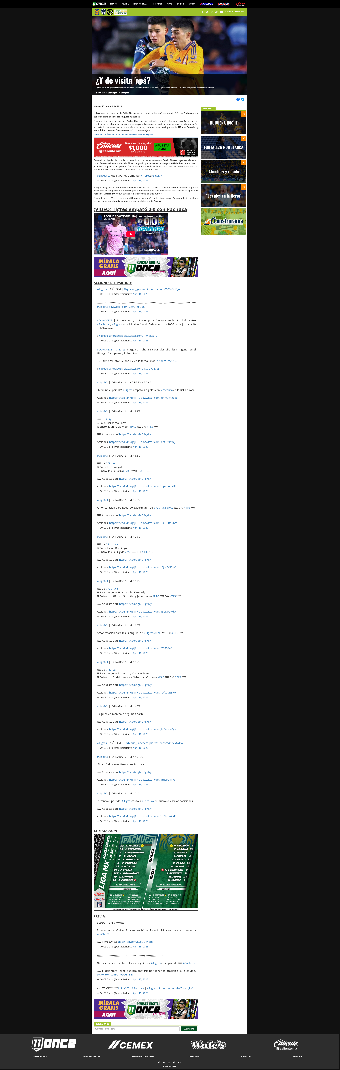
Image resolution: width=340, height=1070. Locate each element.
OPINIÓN (180, 4)
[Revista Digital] (121, 12)
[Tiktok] (216, 12)
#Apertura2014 (167, 361)
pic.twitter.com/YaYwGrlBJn (162, 289)
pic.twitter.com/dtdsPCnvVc (158, 779)
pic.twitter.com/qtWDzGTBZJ (115, 974)
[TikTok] (174, 1062)
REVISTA (191, 4)
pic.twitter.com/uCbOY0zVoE (142, 368)
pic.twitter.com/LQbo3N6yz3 (159, 567)
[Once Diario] (53, 1044)
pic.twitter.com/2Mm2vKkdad (159, 397)
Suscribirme (189, 1029)
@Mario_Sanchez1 (137, 743)
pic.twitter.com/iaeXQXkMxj (158, 442)
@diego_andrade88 (111, 335)
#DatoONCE (104, 320)
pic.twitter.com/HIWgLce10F (141, 335)
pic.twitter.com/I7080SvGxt (158, 648)
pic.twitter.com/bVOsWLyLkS (175, 988)
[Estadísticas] (110, 12)
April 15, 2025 (140, 946)
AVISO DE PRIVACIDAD (91, 1057)
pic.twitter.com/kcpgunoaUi (158, 486)
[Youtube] (221, 12)
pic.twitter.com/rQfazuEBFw (158, 692)
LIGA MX (113, 4)
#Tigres (145, 175)
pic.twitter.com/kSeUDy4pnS (135, 941)
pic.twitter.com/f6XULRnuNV (159, 523)
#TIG (150, 426)
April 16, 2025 (140, 180)
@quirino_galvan (134, 289)
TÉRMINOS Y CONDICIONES (143, 1057)
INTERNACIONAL (139, 4)
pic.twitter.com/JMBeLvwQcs (158, 729)
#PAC (132, 426)
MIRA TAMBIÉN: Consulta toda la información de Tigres (123, 134)
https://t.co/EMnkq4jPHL (124, 397)
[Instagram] (211, 12)
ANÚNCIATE (297, 1057)
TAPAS (169, 4)
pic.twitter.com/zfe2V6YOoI (166, 743)
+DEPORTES (157, 4)
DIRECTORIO (194, 1057)
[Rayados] (103, 12)
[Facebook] (159, 1062)
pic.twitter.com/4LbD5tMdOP (159, 611)
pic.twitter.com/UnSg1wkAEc (159, 816)
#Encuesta (103, 175)
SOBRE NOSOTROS (40, 1057)
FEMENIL (125, 4)
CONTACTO (245, 1057)
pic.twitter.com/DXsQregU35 (127, 307)
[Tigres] (97, 12)
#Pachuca (103, 324)
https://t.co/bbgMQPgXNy (135, 434)
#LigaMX (156, 175)
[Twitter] (202, 12)
